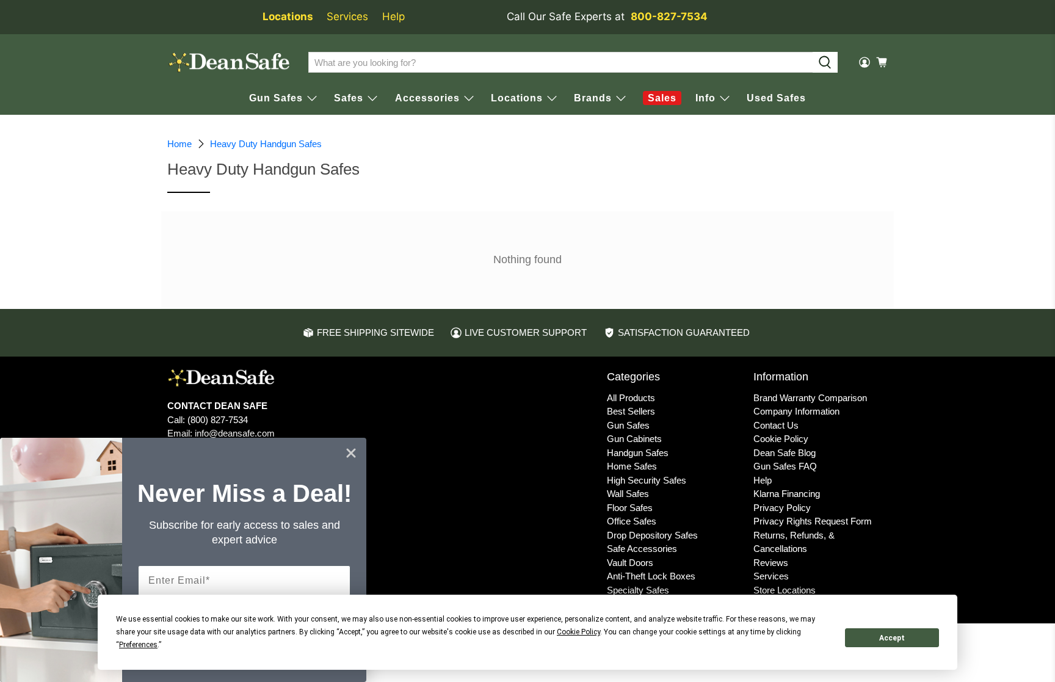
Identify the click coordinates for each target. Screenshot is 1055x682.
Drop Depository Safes (652, 535)
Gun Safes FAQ (785, 466)
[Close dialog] (351, 453)
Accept (892, 638)
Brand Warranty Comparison (810, 398)
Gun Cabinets (634, 439)
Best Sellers (631, 411)
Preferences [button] (138, 644)
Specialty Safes (638, 590)
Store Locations (784, 590)
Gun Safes (628, 425)
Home (179, 143)
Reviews (770, 562)
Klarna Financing (786, 493)
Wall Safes (628, 493)
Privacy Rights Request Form (812, 521)
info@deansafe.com (235, 433)
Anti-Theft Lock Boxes (651, 576)
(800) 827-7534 (217, 420)
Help (393, 16)
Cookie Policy (780, 439)
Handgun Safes (638, 453)
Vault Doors (630, 562)
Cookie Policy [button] (578, 632)
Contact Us (776, 425)
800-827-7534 (669, 16)
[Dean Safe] (229, 62)
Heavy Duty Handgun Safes (266, 143)
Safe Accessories (642, 548)
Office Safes (631, 521)
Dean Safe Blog (784, 453)
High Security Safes (646, 480)
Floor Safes (630, 507)
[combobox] (560, 62)
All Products (631, 398)
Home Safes (632, 466)
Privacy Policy (782, 507)
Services (347, 16)
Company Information (796, 411)
